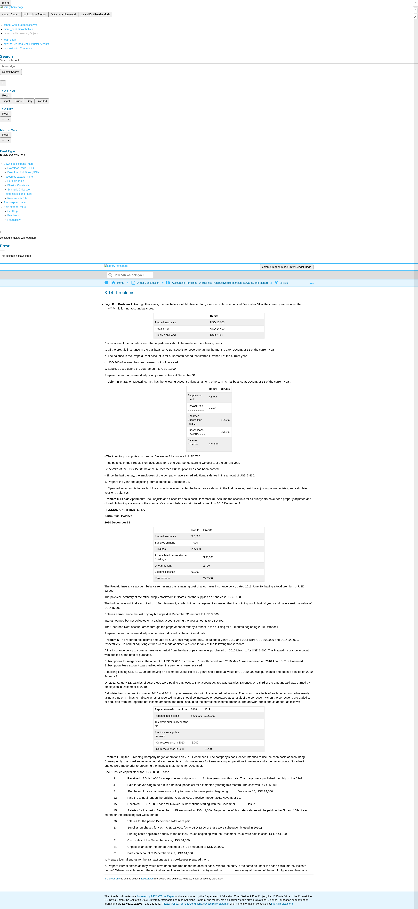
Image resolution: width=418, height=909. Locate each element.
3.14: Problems (112, 878)
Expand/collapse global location (312, 281)
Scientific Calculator (19, 189)
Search (110, 275)
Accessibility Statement (216, 903)
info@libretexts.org (282, 903)
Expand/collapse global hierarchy (108, 283)
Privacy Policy (170, 903)
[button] (13, 215)
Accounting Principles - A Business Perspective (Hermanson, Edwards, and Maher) (219, 282)
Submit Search (10, 72)
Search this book (9, 60)
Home (121, 282)
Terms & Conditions (190, 903)
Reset (5, 95)
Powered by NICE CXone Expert (156, 896)
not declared (147, 878)
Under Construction (148, 282)
